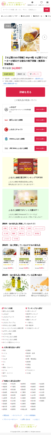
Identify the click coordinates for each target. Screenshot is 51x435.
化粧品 (28, 367)
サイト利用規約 (30, 415)
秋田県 (5, 395)
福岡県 (33, 409)
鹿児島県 (43, 398)
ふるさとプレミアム (9, 322)
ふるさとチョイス (8, 317)
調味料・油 (38, 16)
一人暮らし (29, 322)
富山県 (13, 398)
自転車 (28, 361)
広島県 (33, 392)
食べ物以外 (29, 325)
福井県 (13, 403)
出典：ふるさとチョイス (42, 52)
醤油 (22, 228)
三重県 (23, 392)
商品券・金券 (30, 353)
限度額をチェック (32, 5)
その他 (16, 239)
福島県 (5, 401)
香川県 (33, 401)
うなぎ (5, 359)
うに (4, 361)
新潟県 (13, 395)
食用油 (37, 233)
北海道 (5, 384)
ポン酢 (6, 233)
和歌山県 (24, 409)
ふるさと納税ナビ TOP (10, 16)
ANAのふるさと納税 (9, 325)
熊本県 (42, 389)
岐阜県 (23, 384)
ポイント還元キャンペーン (11, 342)
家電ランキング (31, 317)
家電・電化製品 (31, 359)
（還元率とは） (39, 79)
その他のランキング (32, 328)
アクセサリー (30, 370)
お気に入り (41, 5)
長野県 (13, 409)
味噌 (29, 228)
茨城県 (5, 403)
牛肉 (4, 350)
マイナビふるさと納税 (10, 339)
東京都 (13, 389)
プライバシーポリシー (10, 419)
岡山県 (33, 389)
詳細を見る (10, 26)
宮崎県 (42, 395)
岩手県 (5, 389)
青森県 (5, 386)
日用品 (28, 364)
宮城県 (5, 392)
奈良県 (23, 406)
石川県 (13, 401)
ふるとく (37, 419)
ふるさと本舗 (7, 334)
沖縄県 (42, 401)
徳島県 (33, 398)
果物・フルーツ (8, 367)
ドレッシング (39, 228)
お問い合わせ (26, 419)
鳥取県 (33, 384)
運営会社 (6, 415)
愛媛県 (33, 403)
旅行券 (28, 356)
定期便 (28, 350)
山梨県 (13, 406)
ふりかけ (6, 239)
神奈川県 (14, 392)
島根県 (33, 386)
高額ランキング (31, 319)
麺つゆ (21, 233)
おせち (5, 376)
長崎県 (42, 386)
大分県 (42, 392)
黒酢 (13, 233)
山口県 (33, 395)
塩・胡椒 (13, 228)
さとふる (5, 319)
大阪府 (23, 401)
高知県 (33, 406)
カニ (4, 356)
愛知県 (23, 389)
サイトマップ (17, 415)
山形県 (5, 398)
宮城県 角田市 (8, 74)
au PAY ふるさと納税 (9, 331)
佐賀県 (42, 384)
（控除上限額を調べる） (10, 83)
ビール (5, 370)
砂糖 (5, 228)
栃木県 (5, 406)
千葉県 (13, 386)
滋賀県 (23, 395)
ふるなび (5, 314)
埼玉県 (13, 384)
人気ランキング (31, 311)
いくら (5, 353)
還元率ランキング (32, 314)
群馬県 (5, 409)
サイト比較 (8, 308)
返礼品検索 (26, 16)
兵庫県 (23, 403)
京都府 (23, 398)
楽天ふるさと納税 (8, 311)
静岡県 (23, 386)
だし (29, 233)
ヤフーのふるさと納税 (10, 336)
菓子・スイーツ (8, 373)
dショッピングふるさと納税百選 (13, 328)
